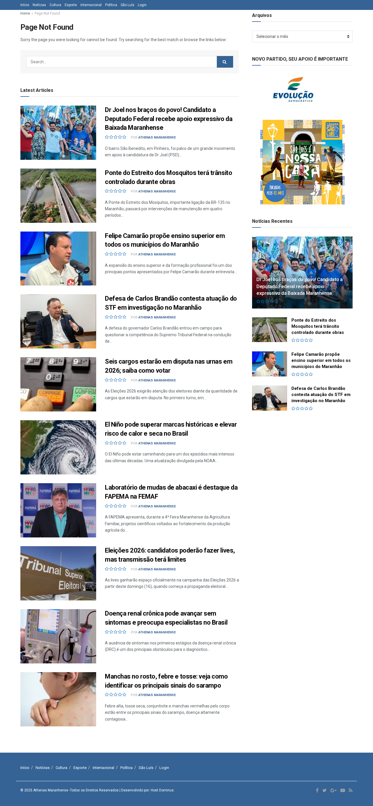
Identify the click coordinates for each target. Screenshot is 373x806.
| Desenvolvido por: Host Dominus (146, 790)
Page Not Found (47, 13)
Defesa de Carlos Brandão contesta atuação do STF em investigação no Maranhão (321, 394)
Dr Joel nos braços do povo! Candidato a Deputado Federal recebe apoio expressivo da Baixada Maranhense (168, 119)
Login (142, 5)
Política (111, 5)
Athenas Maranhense (157, 137)
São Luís (127, 5)
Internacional (91, 5)
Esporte (71, 5)
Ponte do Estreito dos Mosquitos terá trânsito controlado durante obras (317, 326)
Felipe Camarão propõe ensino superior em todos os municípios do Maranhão (321, 360)
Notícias (39, 5)
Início (24, 5)
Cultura (55, 5)
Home (25, 13)
